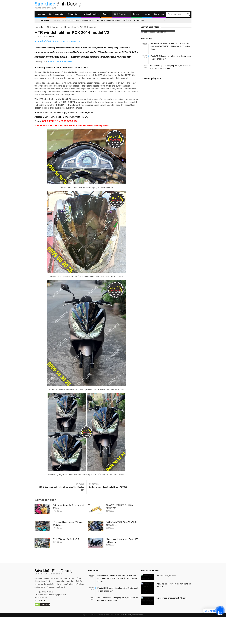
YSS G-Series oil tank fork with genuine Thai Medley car (61, 488)
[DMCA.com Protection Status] (42, 605)
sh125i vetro (40, 600)
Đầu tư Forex (159, 14)
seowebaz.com (137, 615)
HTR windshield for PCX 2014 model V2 (80, 27)
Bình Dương (58, 4)
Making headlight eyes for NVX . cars (172, 598)
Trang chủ (40, 14)
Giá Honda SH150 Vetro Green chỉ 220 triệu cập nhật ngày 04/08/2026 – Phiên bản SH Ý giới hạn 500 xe (106, 20)
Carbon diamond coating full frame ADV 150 (108, 487)
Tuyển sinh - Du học (90, 14)
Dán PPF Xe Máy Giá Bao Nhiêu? (66, 539)
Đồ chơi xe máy (53, 27)
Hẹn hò (147, 14)
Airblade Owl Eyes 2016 (166, 575)
